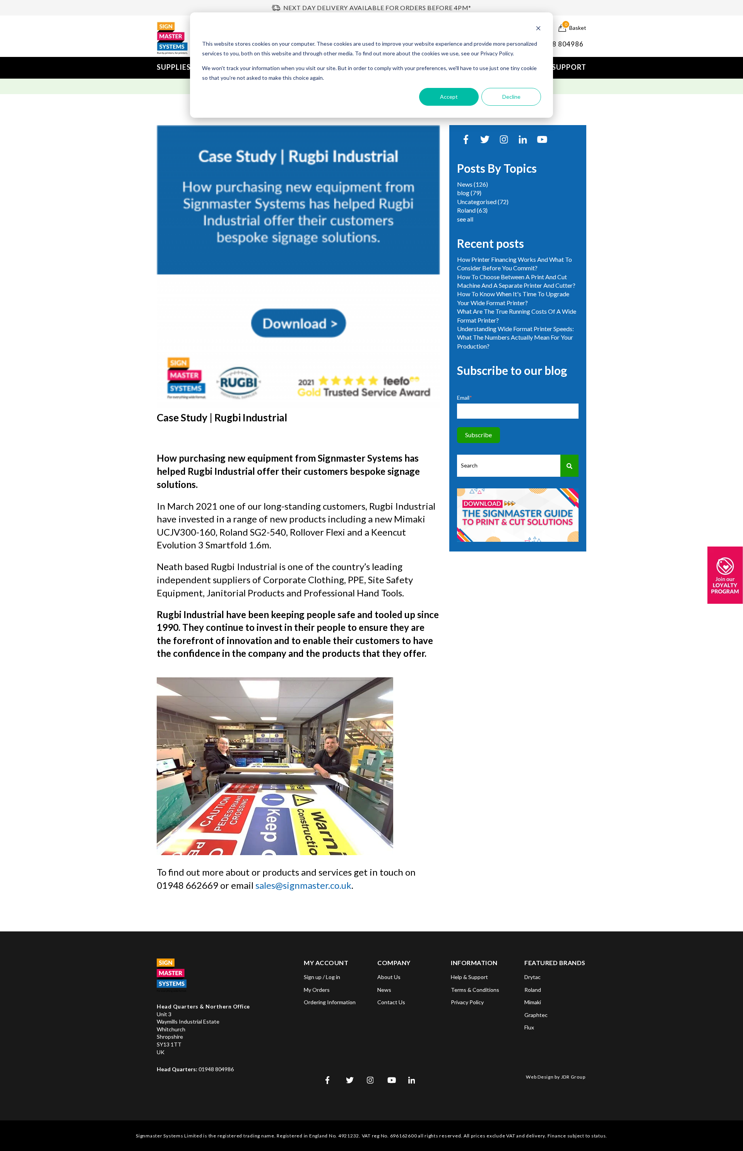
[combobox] (508, 466)
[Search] (569, 466)
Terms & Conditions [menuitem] (475, 989)
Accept (449, 96)
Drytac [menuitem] (532, 977)
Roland (472, 210)
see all (465, 219)
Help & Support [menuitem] (469, 977)
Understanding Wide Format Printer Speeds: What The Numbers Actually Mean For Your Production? (515, 337)
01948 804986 (560, 44)
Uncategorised (482, 201)
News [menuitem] (384, 989)
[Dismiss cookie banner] (538, 29)
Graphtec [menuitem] (536, 1015)
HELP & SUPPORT (555, 67)
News (472, 184)
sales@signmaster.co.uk (303, 885)
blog (469, 192)
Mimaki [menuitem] (532, 1002)
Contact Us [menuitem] (391, 1002)
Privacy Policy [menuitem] (467, 1002)
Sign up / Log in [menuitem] (322, 977)
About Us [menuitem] (389, 977)
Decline (511, 96)
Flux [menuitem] (529, 1027)
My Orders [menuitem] (317, 989)
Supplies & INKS (187, 67)
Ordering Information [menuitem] (330, 1002)
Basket (575, 27)
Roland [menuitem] (532, 989)
